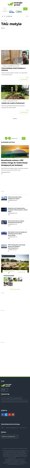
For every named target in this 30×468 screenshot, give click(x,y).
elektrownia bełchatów (7, 401)
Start (2, 20)
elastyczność (17, 401)
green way (25, 401)
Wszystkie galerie (15, 289)
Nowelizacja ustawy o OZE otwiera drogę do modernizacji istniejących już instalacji (14, 162)
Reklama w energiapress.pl (8, 436)
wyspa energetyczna (16, 398)
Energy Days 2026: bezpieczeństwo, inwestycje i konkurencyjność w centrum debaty (18, 210)
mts (3, 398)
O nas (3, 389)
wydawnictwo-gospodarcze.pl (12, 427)
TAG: (2, 65)
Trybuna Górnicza (23, 427)
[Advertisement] (15, 36)
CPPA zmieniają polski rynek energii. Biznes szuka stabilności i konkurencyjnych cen (16, 246)
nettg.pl (2, 427)
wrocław (8, 398)
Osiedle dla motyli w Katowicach (13, 103)
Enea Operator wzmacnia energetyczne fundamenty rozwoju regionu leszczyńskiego (17, 234)
